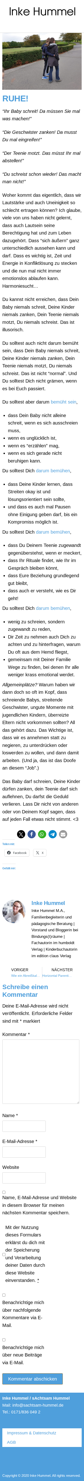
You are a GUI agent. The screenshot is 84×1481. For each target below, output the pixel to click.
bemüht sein (63, 401)
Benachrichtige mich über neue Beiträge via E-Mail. (23, 1355)
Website (10, 1167)
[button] (5, 26)
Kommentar (16, 1034)
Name (10, 1115)
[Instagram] (45, 1460)
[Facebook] (28, 1460)
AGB (11, 1442)
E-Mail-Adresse (19, 1141)
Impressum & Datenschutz (31, 1433)
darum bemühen (53, 470)
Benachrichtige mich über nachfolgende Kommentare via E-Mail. (23, 1314)
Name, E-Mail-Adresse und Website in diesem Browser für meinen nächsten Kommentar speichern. (39, 1205)
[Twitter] (10, 1460)
